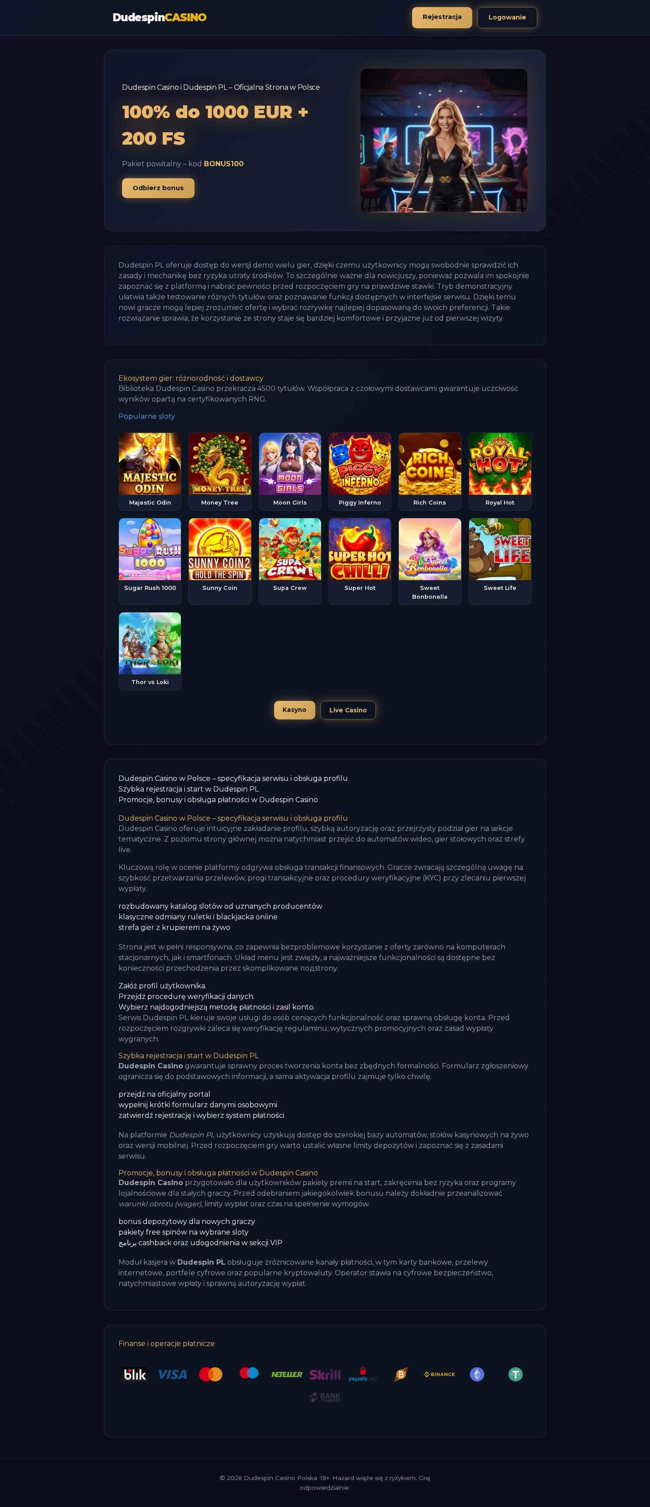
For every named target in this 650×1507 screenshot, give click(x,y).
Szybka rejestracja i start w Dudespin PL (189, 789)
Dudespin (159, 17)
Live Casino (348, 710)
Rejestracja (442, 17)
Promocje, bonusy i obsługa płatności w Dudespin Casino (218, 800)
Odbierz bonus (158, 188)
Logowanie (507, 17)
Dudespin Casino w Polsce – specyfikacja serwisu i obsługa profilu (233, 778)
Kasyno (294, 709)
